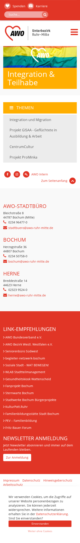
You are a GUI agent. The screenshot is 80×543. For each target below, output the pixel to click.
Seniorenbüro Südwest (21, 351)
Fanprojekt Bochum (19, 386)
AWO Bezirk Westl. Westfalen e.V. (29, 344)
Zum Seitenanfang (54, 181)
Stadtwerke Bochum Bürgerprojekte (30, 400)
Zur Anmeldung (17, 457)
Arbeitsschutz (13, 485)
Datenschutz (31, 480)
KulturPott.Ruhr (16, 407)
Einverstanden (40, 523)
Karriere (41, 6)
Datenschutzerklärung (52, 514)
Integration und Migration (30, 119)
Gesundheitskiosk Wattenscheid (28, 379)
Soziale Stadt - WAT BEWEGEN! (27, 365)
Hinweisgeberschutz (57, 480)
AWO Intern (39, 174)
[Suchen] (45, 14)
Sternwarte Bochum (19, 393)
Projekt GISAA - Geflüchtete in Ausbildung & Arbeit (33, 133)
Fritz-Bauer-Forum (18, 428)
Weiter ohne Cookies (40, 531)
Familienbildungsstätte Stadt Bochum (32, 414)
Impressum (11, 480)
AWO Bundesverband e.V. (23, 337)
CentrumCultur (22, 146)
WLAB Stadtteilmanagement (25, 372)
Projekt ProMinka (23, 157)
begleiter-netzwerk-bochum (25, 358)
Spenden (18, 6)
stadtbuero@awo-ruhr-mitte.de (30, 228)
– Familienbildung (21, 421)
